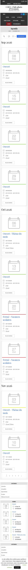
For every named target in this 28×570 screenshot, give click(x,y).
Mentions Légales (17, 4)
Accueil (7, 17)
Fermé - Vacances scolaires (11, 318)
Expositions (15, 20)
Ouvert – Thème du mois (12, 411)
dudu (10, 31)
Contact (9, 4)
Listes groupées (13, 36)
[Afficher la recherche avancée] (9, 36)
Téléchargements (17, 24)
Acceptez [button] (17, 567)
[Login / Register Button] (24, 14)
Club (7, 75)
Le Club (13, 17)
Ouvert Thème (9, 248)
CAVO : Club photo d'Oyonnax (14, 8)
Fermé (7, 331)
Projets (22, 20)
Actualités (19, 17)
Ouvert (6, 66)
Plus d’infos (8, 82)
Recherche (21, 36)
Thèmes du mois (7, 20)
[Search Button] (26, 14)
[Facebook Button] (21, 14)
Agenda (8, 24)
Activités (3, 486)
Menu (4, 1)
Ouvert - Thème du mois (12, 235)
